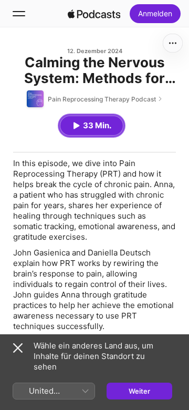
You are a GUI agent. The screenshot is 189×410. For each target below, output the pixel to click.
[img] (94, 13)
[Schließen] (18, 348)
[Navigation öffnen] (18, 13)
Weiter (139, 391)
